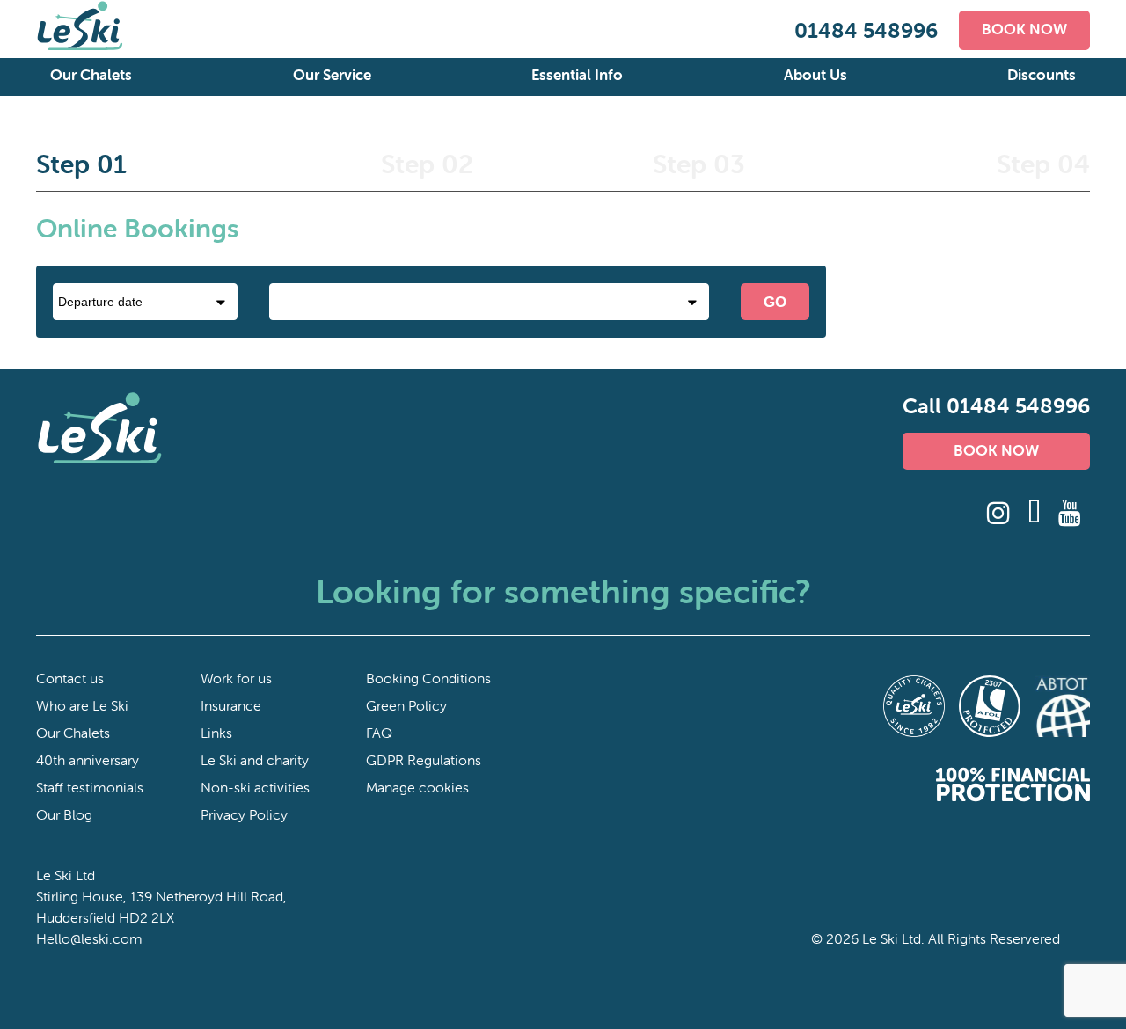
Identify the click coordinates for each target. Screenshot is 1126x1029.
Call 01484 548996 (996, 406)
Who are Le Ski (82, 705)
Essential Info (577, 74)
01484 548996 (866, 30)
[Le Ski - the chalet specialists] (80, 47)
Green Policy (406, 705)
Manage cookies (417, 787)
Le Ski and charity (255, 760)
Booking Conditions (428, 678)
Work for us (236, 678)
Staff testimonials (89, 787)
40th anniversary (87, 760)
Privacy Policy (244, 814)
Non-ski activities (255, 787)
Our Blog (64, 814)
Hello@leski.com (89, 938)
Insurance (231, 705)
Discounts (1041, 74)
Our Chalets (91, 74)
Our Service (332, 74)
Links (216, 732)
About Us (815, 74)
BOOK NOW (1024, 29)
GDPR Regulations (423, 760)
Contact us (70, 678)
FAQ (379, 732)
